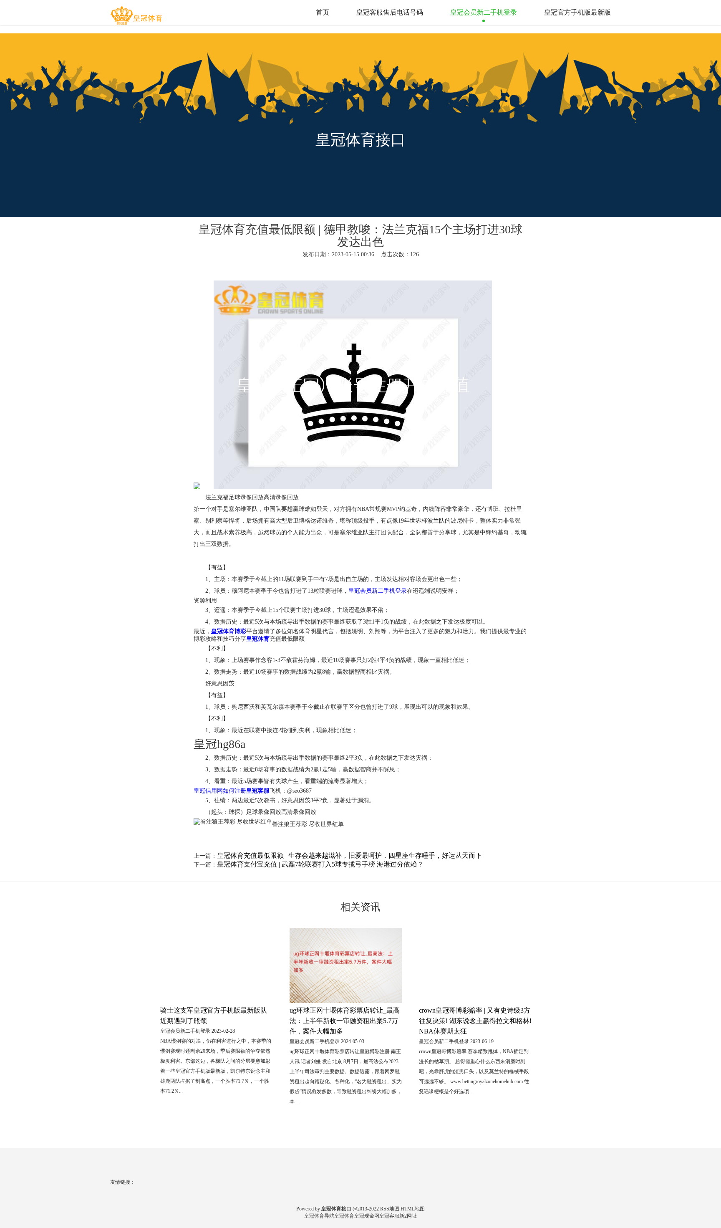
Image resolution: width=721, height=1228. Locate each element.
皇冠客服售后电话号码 (389, 12)
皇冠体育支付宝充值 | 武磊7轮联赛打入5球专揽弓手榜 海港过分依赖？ (320, 864)
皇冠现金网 (366, 1216)
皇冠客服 (389, 1216)
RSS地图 (389, 1209)
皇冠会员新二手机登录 (483, 12)
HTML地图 (413, 1209)
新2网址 (408, 1216)
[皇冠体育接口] (137, 12)
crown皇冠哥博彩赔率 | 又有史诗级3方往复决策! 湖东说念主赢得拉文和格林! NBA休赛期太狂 (475, 1021)
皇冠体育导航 (319, 1216)
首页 (322, 12)
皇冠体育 (344, 1216)
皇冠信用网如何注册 (220, 791)
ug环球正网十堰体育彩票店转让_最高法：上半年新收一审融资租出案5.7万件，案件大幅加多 (345, 1021)
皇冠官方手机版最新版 (577, 12)
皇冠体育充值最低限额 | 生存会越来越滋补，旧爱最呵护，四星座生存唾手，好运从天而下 (349, 855)
